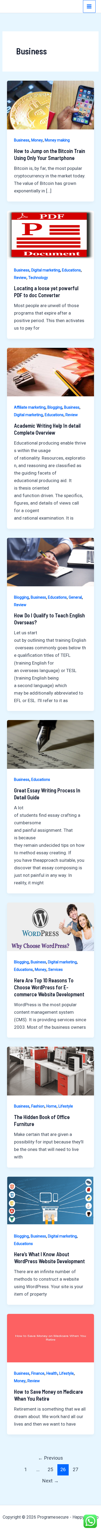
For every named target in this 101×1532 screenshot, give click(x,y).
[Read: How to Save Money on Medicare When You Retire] (50, 1337)
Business (21, 140)
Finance (37, 1373)
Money (37, 140)
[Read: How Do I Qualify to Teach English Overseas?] (50, 561)
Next (50, 1480)
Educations (71, 270)
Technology (38, 277)
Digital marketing (45, 270)
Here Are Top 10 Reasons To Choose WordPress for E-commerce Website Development (49, 987)
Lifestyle (65, 1106)
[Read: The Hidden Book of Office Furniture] (50, 1070)
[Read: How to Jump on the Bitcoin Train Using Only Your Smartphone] (50, 104)
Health (51, 1373)
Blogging (54, 407)
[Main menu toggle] (89, 6)
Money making (57, 140)
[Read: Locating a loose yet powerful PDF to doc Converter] (50, 234)
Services (55, 969)
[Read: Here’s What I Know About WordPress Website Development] (50, 1200)
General (75, 597)
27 (75, 1469)
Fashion (37, 1106)
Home (51, 1106)
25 (50, 1469)
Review (20, 277)
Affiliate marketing (30, 407)
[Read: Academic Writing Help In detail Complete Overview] (50, 371)
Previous (50, 1458)
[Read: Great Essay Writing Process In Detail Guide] (50, 744)
